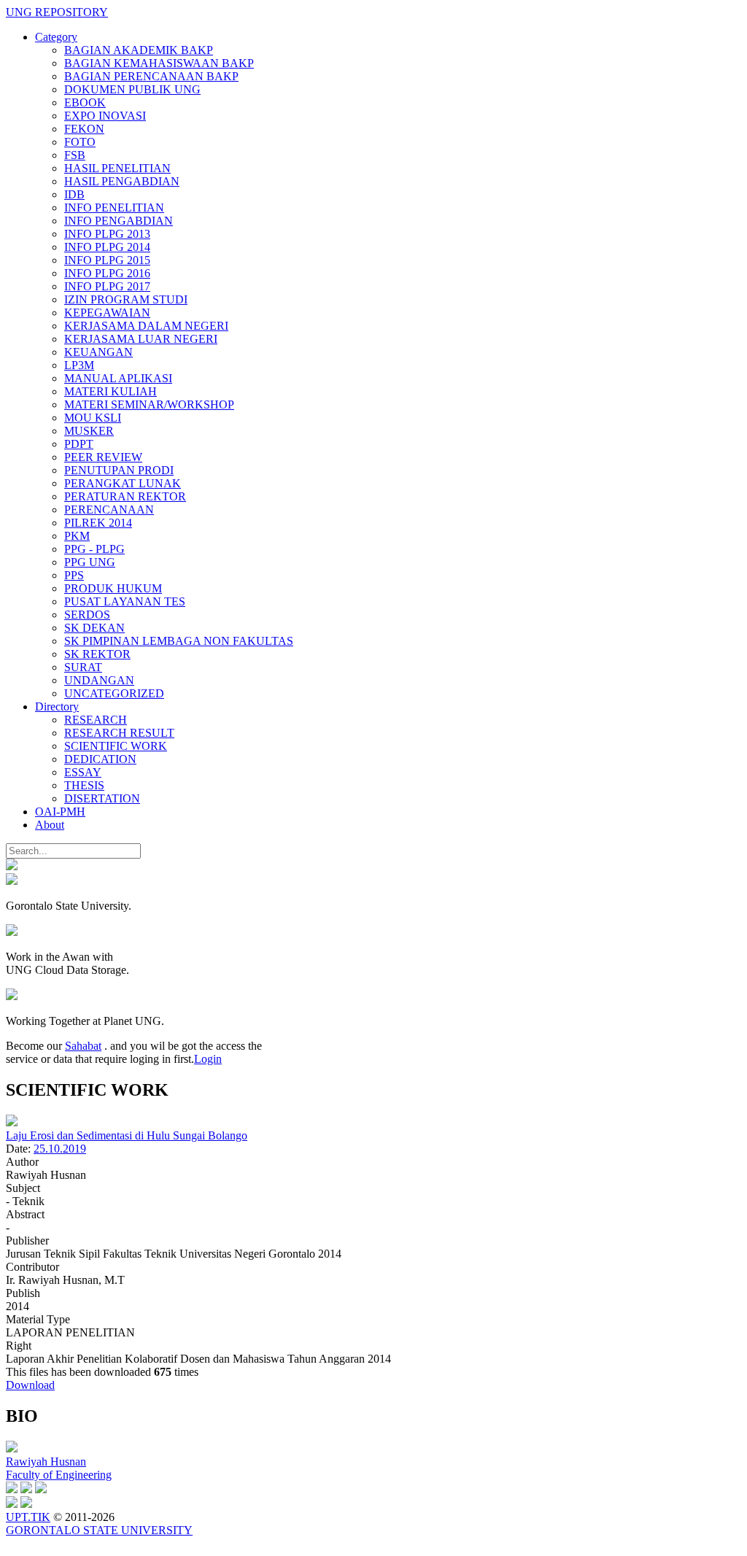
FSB (74, 155)
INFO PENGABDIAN (118, 220)
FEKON (84, 129)
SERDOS (87, 614)
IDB (74, 194)
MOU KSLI (92, 417)
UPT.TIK (28, 1517)
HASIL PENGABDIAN (121, 181)
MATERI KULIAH (110, 391)
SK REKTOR (97, 654)
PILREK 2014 (98, 522)
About (49, 824)
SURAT (83, 667)
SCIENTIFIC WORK (115, 746)
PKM (77, 536)
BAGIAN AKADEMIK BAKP (138, 50)
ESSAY (82, 772)
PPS (74, 575)
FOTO (80, 142)
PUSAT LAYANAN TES (124, 601)
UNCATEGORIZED (114, 693)
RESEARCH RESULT (119, 733)
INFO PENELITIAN (114, 207)
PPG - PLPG (94, 549)
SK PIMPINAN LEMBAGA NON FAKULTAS (178, 641)
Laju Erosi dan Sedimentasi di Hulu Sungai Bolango (126, 1135)
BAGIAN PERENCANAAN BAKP (151, 76)
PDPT (78, 444)
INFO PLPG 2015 (107, 260)
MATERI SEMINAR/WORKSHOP (149, 404)
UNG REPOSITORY (57, 12)
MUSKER (89, 431)
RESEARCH (95, 719)
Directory (57, 706)
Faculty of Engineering (59, 1474)
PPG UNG (89, 562)
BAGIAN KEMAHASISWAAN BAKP (159, 63)
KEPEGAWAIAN (107, 312)
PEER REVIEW (103, 457)
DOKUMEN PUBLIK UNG (132, 89)
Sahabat (83, 1046)
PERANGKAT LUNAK (122, 483)
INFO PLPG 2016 (107, 273)
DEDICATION (100, 759)
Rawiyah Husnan (46, 1461)
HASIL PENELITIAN (117, 168)
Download (30, 1385)
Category (56, 37)
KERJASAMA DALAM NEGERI (146, 326)
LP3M (79, 365)
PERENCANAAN (109, 509)
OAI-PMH (60, 811)
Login (208, 1059)
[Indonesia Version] (12, 866)
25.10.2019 (60, 1148)
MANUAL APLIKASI (118, 378)
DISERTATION (102, 798)
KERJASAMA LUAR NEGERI (140, 339)
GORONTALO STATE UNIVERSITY (99, 1530)
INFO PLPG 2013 (107, 234)
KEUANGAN (98, 352)
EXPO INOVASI (105, 115)
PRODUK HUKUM (113, 588)
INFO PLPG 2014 (107, 247)
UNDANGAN (99, 680)
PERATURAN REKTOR (125, 496)
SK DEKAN (94, 628)
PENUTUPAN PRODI (119, 470)
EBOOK (85, 102)
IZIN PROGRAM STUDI (125, 299)
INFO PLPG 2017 (107, 286)
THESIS (84, 785)
